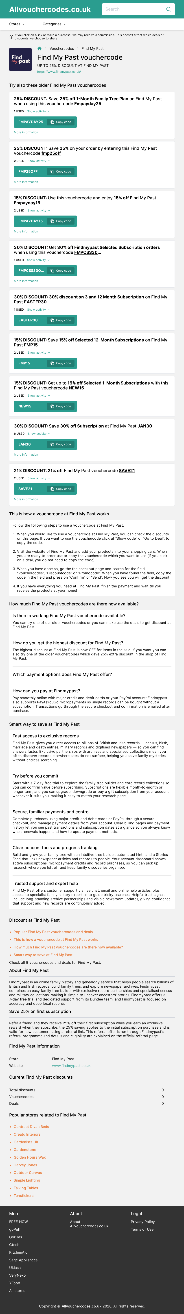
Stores (15, 24)
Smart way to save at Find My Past (43, 955)
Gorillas (15, 1237)
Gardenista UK (26, 1142)
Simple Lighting (27, 1180)
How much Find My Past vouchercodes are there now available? (68, 947)
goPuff (15, 1229)
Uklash (15, 1267)
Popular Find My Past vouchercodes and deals (53, 932)
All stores (17, 1290)
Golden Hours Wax (30, 1157)
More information (26, 132)
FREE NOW (18, 1221)
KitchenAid (18, 1252)
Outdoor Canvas (28, 1172)
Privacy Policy (143, 1221)
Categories (52, 24)
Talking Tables (26, 1188)
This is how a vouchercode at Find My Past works (56, 939)
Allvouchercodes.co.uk (50, 9)
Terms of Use (142, 1229)
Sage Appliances (23, 1260)
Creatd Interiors (27, 1134)
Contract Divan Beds (31, 1126)
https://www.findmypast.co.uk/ (59, 71)
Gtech (14, 1244)
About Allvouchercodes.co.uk (89, 1223)
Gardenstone (25, 1149)
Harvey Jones (25, 1165)
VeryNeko (17, 1275)
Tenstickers (24, 1195)
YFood (14, 1283)
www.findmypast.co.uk (71, 1066)
